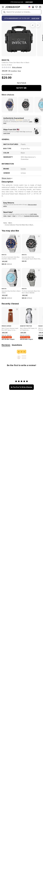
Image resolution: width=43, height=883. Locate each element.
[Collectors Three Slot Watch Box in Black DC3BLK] (38, 25)
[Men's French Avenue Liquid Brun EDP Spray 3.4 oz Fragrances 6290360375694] (17, 309)
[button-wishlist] (36, 7)
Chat (13, 216)
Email (9, 216)
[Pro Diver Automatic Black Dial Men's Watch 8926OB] (38, 270)
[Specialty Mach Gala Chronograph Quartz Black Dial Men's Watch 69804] (38, 236)
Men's (10, 223)
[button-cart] (40, 7)
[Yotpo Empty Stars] (6, 67)
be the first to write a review (21, 387)
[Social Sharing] (33, 25)
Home (5, 223)
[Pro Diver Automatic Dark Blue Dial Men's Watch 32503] (18, 236)
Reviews (6, 345)
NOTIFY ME (21, 88)
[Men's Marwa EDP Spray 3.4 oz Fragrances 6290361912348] (35, 309)
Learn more (6, 133)
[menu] (3, 7)
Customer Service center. (31, 216)
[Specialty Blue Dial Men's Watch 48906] (18, 270)
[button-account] (33, 7)
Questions (17, 345)
